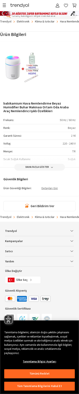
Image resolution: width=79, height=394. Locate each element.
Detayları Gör (50, 188)
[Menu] (5, 5)
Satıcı (9, 251)
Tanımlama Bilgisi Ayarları (39, 362)
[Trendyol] (19, 5)
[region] (39, 357)
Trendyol (5, 21)
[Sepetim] (74, 5)
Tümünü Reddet (39, 374)
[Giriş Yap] (57, 5)
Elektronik (23, 21)
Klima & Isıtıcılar (45, 21)
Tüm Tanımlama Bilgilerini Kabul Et (39, 386)
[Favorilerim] (66, 5)
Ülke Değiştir (13, 271)
